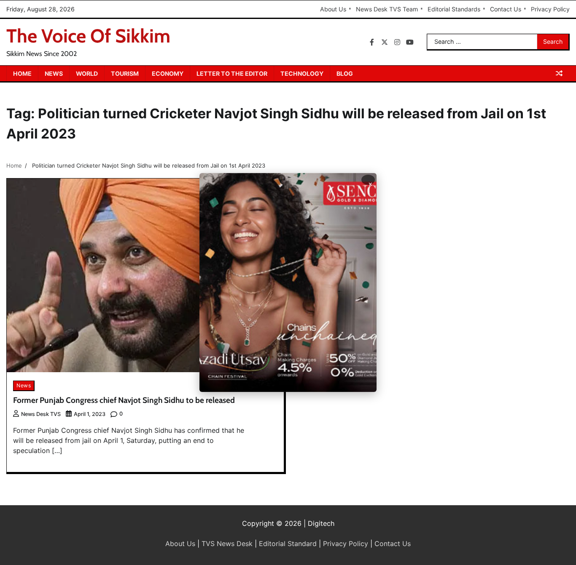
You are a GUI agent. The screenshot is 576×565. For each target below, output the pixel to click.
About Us (333, 9)
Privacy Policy (550, 9)
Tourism (125, 73)
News (54, 73)
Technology (301, 73)
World (87, 73)
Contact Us (505, 9)
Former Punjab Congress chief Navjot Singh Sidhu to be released (124, 400)
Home (22, 73)
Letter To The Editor (231, 73)
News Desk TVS (41, 414)
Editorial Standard (288, 543)
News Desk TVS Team (387, 9)
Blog (344, 73)
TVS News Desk (227, 543)
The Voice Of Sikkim (88, 35)
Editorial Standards (454, 9)
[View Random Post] (559, 73)
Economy (167, 73)
